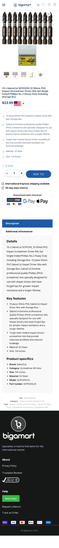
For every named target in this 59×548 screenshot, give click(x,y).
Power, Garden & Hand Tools (32, 401)
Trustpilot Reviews (12, 472)
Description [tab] (12, 223)
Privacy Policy (9, 465)
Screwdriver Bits (41, 407)
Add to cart (38, 175)
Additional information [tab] (19, 231)
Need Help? (11, 498)
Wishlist (43, 4)
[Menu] (6, 5)
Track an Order (10, 512)
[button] (48, 14)
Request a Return (11, 506)
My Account (49, 4)
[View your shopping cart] (53, 3)
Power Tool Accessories (19, 404)
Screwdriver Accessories (22, 407)
